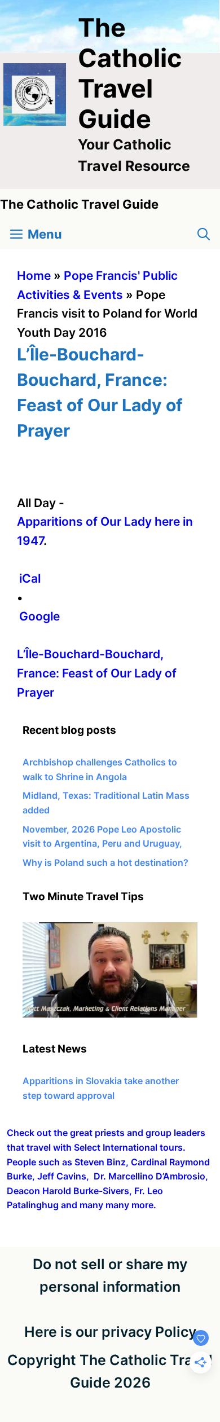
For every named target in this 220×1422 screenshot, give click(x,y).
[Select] (110, 1014)
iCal (30, 578)
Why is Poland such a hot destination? (105, 862)
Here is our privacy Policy (110, 1331)
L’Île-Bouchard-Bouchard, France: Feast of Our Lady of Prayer (97, 673)
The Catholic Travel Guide (130, 73)
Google (39, 616)
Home (34, 275)
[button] (203, 234)
